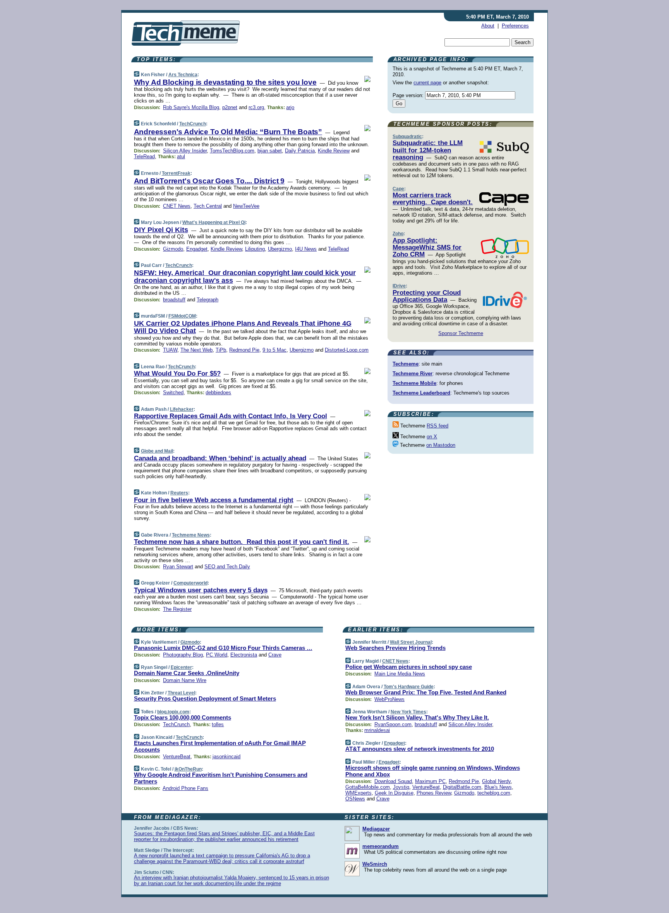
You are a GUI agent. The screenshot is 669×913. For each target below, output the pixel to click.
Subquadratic (407, 136)
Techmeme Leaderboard (421, 393)
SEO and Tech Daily (227, 566)
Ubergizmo (280, 249)
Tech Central (208, 206)
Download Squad (393, 781)
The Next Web (196, 350)
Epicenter (181, 667)
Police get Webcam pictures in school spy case (408, 666)
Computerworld (190, 583)
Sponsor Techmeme (460, 333)
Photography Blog (183, 655)
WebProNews (389, 699)
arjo (290, 107)
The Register (177, 609)
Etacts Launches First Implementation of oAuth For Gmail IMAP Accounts (220, 746)
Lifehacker (182, 409)
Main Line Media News (399, 674)
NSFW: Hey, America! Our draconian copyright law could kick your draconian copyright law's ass (245, 276)
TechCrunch (192, 123)
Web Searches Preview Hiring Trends (395, 648)
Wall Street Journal (411, 642)
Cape (398, 188)
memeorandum (380, 846)
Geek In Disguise (394, 793)
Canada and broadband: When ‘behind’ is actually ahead (220, 458)
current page (427, 82)
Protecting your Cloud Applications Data (427, 296)
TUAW (170, 350)
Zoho (398, 233)
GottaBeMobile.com (367, 787)
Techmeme (406, 364)
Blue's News (498, 787)
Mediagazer (376, 829)
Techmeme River (412, 373)
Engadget (197, 249)
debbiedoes (218, 392)
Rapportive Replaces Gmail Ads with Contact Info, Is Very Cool (230, 416)
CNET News (176, 206)
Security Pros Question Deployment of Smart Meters (205, 698)
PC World (216, 655)
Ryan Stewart (178, 566)
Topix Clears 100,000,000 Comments (182, 717)
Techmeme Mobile (414, 383)
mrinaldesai (377, 730)
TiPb (221, 350)
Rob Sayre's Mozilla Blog (191, 107)
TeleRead (144, 156)
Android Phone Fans (185, 788)
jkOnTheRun (188, 769)
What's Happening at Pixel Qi (213, 222)
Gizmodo (173, 249)
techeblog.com (493, 793)
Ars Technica (182, 74)
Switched (173, 392)
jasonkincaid (226, 756)
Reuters (179, 493)
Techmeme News (191, 535)
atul (181, 156)
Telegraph (207, 300)
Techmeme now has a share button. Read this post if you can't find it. (241, 541)
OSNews (355, 799)
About (487, 26)
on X (432, 436)
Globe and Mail (157, 451)
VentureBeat (176, 756)
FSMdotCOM (182, 316)
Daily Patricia (300, 151)
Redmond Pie (244, 350)
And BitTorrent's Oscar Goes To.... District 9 (209, 181)
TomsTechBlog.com (232, 151)
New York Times (408, 712)
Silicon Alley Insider (185, 151)
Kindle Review (334, 151)
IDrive (399, 286)
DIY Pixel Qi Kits (161, 230)
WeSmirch (374, 864)
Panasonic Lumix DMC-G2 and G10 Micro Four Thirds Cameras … (223, 648)
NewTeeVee (246, 206)
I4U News (306, 249)
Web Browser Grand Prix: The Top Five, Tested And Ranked (425, 692)
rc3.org (256, 107)
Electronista (243, 655)
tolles (218, 724)
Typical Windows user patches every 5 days (201, 590)
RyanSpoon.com (393, 724)
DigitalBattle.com (462, 787)
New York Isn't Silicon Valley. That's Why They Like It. (417, 717)
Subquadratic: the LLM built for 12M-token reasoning (428, 150)
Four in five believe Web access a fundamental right (213, 500)
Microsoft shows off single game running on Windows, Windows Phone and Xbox (432, 771)
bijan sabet (269, 151)
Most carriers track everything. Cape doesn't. (433, 198)
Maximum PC (430, 781)
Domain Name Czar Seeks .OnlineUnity (186, 673)
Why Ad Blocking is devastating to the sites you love (225, 82)
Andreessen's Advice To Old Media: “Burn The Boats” (228, 132)
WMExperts (358, 793)
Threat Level (181, 693)
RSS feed (437, 426)
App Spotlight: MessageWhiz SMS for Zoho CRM (427, 247)
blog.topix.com (173, 712)
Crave (274, 655)
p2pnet (229, 107)
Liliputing (255, 249)
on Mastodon (440, 445)
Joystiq (401, 787)
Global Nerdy (496, 781)
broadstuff (174, 300)
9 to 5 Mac (274, 350)
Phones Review (434, 793)
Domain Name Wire (184, 680)
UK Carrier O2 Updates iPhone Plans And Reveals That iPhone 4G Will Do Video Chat (243, 327)
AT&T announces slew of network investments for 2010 (419, 748)
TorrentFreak (176, 173)
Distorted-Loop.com (347, 350)
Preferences (515, 26)
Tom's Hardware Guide (409, 686)
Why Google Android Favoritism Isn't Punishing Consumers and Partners (220, 778)
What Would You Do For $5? (177, 373)
